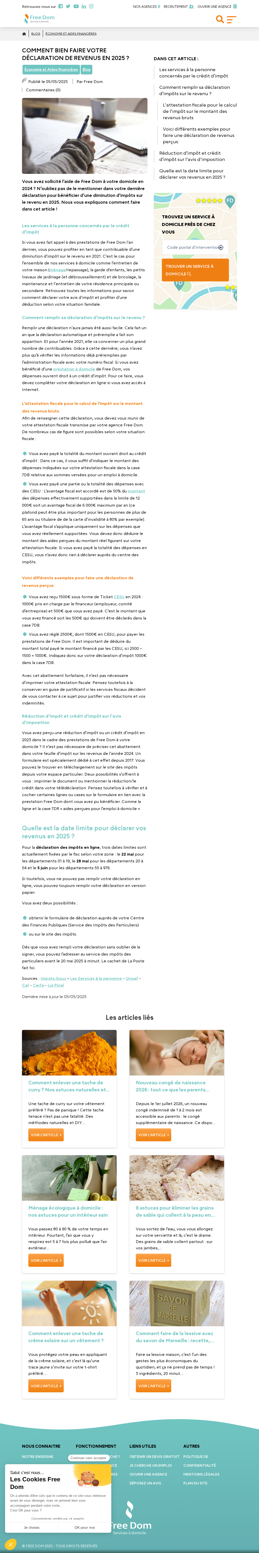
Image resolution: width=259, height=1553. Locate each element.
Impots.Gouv (53, 978)
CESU (119, 596)
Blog (35, 33)
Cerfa (38, 985)
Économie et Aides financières (71, 33)
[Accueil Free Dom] (24, 33)
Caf (25, 985)
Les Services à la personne (96, 978)
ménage (58, 269)
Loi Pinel (56, 985)
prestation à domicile (74, 369)
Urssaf (132, 978)
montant (136, 491)
